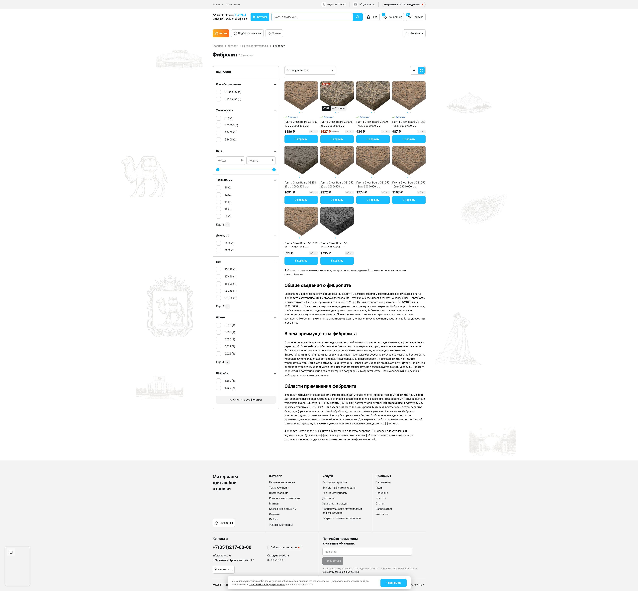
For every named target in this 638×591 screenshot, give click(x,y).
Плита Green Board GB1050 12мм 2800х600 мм (408, 184)
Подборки (382, 493)
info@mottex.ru (367, 4)
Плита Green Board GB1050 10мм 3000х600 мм (408, 123)
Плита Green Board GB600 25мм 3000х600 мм (336, 123)
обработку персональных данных (340, 572)
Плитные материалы (282, 482)
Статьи (380, 503)
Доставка (328, 498)
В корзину (301, 139)
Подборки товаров (249, 33)
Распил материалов (334, 482)
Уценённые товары (281, 524)
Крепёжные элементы (282, 508)
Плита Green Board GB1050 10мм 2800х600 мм (300, 245)
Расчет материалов (334, 493)
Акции (223, 33)
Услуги (276, 33)
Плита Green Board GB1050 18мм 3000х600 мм (372, 184)
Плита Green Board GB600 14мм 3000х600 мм (372, 123)
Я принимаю (393, 582)
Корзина (415, 16)
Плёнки (273, 519)
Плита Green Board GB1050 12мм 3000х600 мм (300, 123)
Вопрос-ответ (384, 508)
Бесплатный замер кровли (339, 487)
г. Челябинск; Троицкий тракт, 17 (233, 560)
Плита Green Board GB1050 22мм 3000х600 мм (336, 184)
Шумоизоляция (278, 493)
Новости (381, 498)
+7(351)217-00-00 (336, 4)
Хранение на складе (334, 503)
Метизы (274, 503)
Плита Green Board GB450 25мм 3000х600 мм (300, 184)
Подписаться (333, 560)
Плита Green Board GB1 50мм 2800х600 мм (334, 245)
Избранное (392, 16)
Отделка (274, 514)
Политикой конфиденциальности (267, 584)
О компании (233, 4)
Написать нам (223, 569)
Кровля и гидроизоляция (284, 498)
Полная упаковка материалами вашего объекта (342, 510)
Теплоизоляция (278, 487)
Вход (374, 17)
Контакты (218, 4)
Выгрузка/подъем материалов (341, 518)
